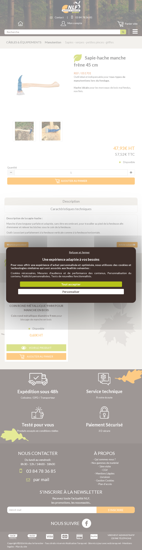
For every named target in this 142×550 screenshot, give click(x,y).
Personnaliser (71, 291)
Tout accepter (71, 284)
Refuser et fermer (79, 252)
